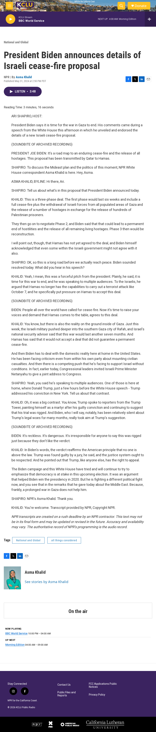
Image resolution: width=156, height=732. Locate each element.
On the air (78, 611)
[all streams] (150, 19)
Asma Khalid (24, 77)
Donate (140, 6)
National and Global (16, 42)
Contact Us (64, 684)
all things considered (64, 540)
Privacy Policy (97, 694)
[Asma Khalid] (12, 577)
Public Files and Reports (66, 694)
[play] (10, 19)
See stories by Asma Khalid (46, 581)
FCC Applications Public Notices (103, 685)
